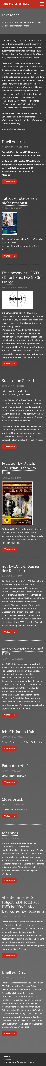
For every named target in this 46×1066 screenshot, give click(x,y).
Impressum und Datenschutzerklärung (19, 1062)
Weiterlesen (10, 181)
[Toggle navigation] (41, 4)
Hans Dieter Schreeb (15, 4)
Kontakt (7, 1056)
